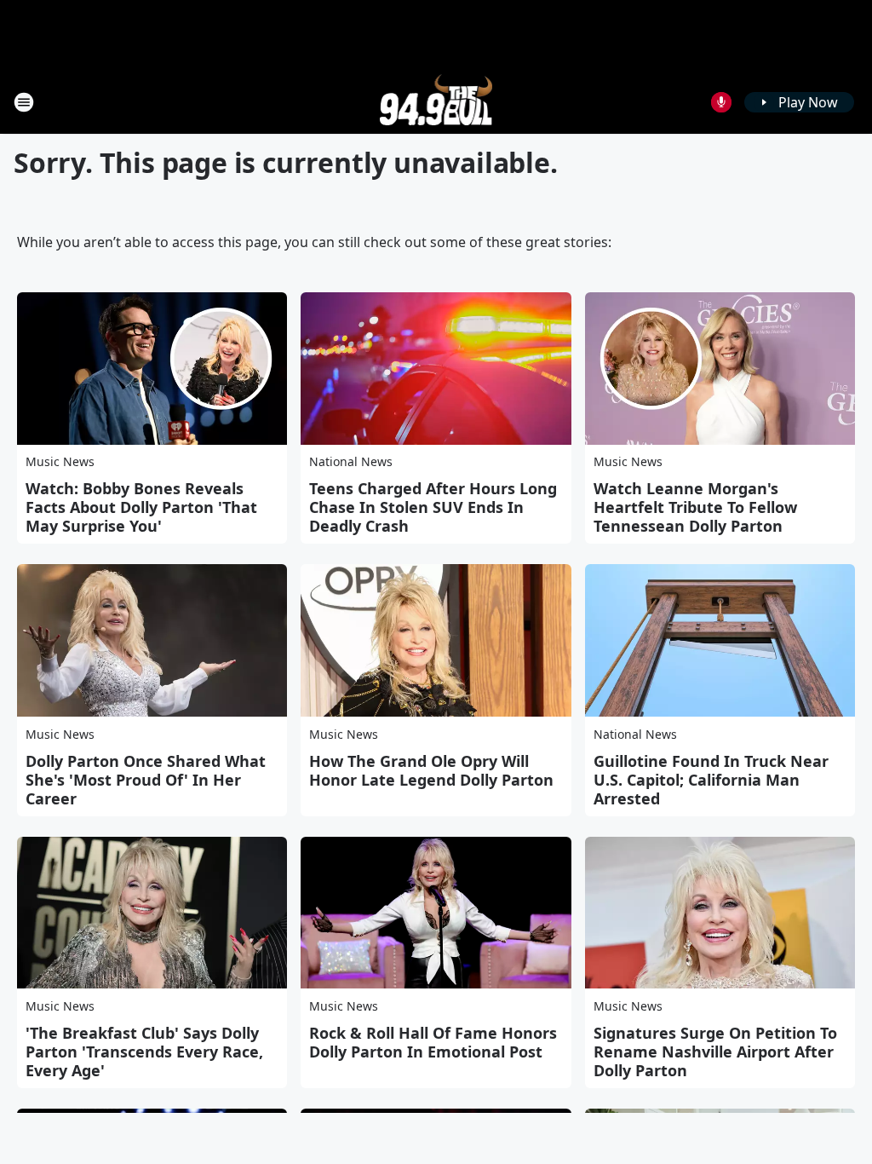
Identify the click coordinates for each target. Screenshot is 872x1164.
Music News (60, 461)
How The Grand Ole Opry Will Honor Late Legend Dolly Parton (431, 770)
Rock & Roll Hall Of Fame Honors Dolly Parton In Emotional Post (433, 1042)
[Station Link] (436, 102)
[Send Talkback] (721, 102)
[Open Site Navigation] (24, 102)
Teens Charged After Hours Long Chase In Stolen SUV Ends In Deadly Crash (433, 507)
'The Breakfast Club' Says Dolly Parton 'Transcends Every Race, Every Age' (144, 1051)
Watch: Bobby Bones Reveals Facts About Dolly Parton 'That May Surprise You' (141, 507)
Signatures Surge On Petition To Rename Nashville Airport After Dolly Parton (715, 1051)
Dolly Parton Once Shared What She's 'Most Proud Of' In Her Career (146, 780)
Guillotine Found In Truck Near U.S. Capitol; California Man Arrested (711, 780)
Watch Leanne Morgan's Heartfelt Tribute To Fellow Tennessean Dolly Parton (695, 507)
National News (351, 461)
